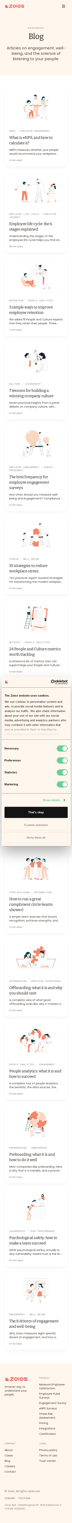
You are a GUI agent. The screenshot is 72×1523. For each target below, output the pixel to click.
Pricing (43, 1423)
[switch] (62, 760)
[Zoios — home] (15, 6)
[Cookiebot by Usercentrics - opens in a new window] (51, 682)
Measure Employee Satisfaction (52, 1386)
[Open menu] (63, 6)
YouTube (24, 1498)
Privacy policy (48, 1450)
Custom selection (36, 825)
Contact (10, 1472)
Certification (47, 1434)
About (9, 1450)
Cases (9, 1455)
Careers (10, 1466)
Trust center (47, 1461)
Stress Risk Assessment (47, 1416)
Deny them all (36, 837)
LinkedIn (10, 1498)
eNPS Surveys (48, 1408)
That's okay (36, 812)
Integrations (47, 1428)
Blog (7, 1461)
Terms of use (48, 1455)
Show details (51, 800)
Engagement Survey (52, 1403)
